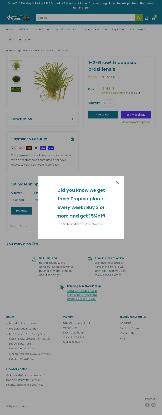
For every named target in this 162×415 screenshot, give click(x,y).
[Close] (117, 182)
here (100, 224)
